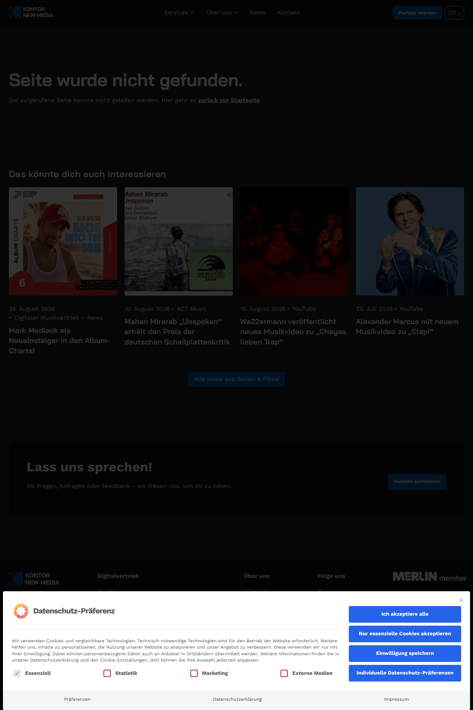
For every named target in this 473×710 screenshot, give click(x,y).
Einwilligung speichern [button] (405, 653)
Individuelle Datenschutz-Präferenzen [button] (405, 673)
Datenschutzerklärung (237, 699)
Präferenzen (77, 699)
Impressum (396, 699)
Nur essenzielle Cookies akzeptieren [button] (405, 634)
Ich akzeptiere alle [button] (405, 614)
